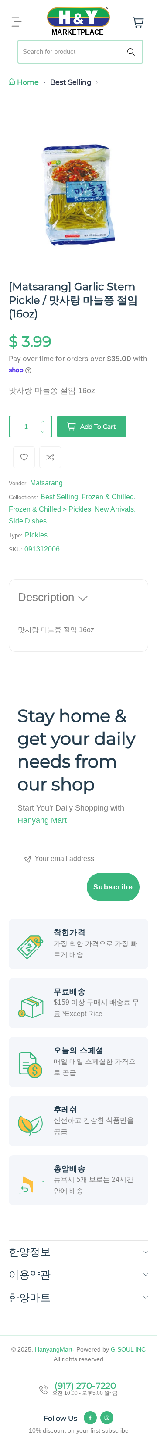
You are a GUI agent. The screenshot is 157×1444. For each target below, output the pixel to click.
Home (28, 82)
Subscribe (113, 887)
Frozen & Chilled (108, 497)
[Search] (132, 52)
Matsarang (46, 483)
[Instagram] (106, 1417)
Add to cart (98, 426)
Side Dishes (28, 521)
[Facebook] (90, 1417)
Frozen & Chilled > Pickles (50, 509)
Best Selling (71, 82)
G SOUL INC (128, 1349)
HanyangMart (53, 1349)
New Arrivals (114, 509)
